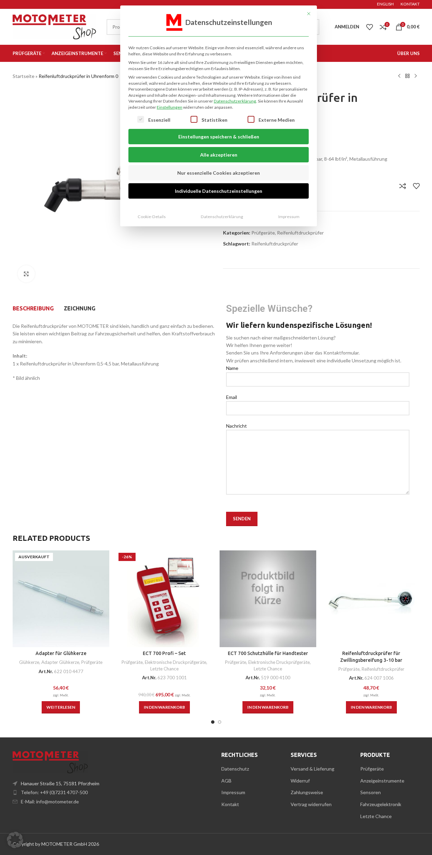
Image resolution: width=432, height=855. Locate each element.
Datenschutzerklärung (235, 101)
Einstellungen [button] (169, 107)
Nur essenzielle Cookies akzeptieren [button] (218, 173)
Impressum (288, 216)
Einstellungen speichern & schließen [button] (218, 136)
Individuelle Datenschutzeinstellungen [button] (218, 191)
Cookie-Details (152, 216)
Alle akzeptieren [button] (218, 155)
